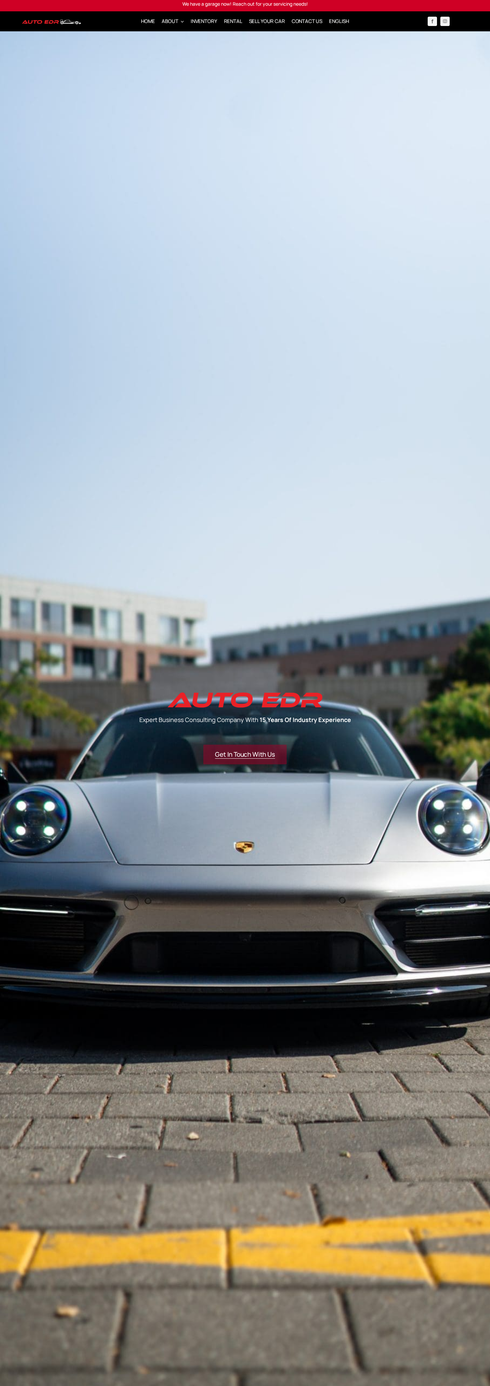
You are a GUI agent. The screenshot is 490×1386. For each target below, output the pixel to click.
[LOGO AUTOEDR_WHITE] (51, 21)
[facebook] (432, 21)
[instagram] (445, 21)
